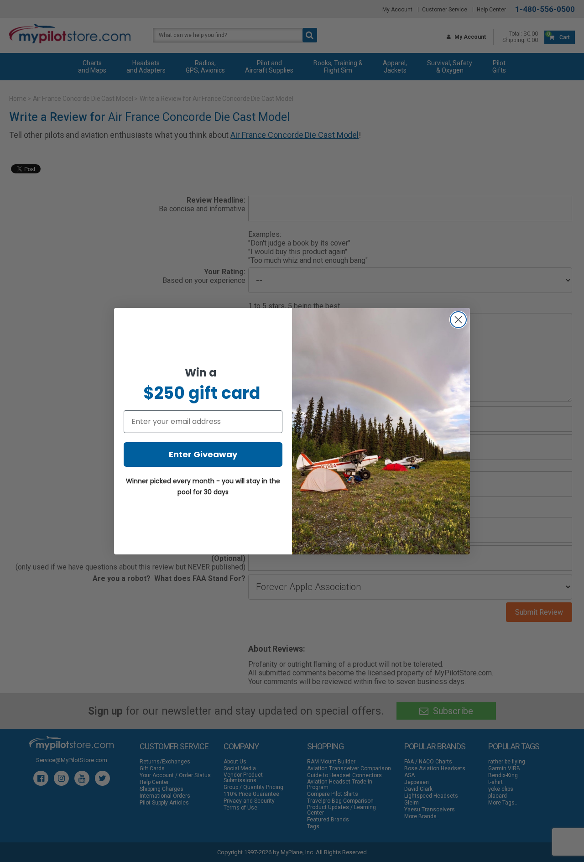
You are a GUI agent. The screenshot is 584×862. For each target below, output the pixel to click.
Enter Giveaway (203, 454)
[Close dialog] (458, 320)
